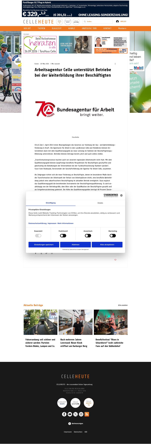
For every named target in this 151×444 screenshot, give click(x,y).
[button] (72, 28)
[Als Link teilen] (46, 253)
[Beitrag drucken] (52, 253)
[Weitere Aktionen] (115, 63)
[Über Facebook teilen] (36, 253)
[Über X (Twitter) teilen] (41, 253)
